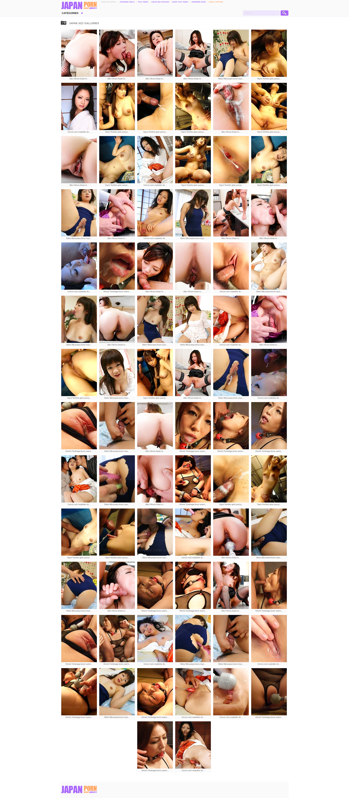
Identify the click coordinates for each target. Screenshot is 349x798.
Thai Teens (143, 2)
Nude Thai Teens (180, 2)
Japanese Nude (198, 2)
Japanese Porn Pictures (79, 5)
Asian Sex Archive (160, 2)
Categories (70, 13)
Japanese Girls (127, 2)
